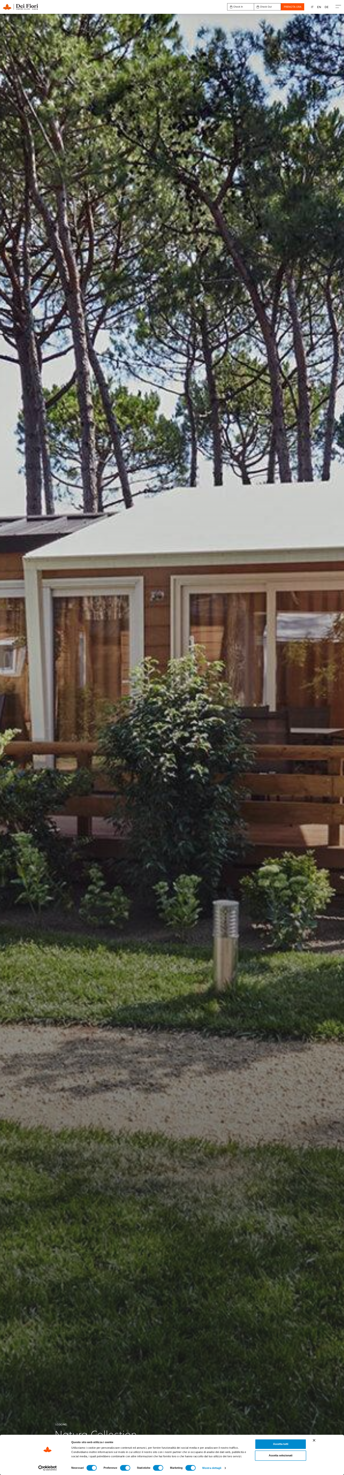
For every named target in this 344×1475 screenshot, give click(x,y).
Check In (238, 7)
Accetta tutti (280, 1443)
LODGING (61, 1424)
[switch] (125, 1468)
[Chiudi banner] (314, 1440)
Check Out (266, 7)
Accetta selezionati (280, 1455)
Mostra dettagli (211, 1467)
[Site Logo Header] (28, 7)
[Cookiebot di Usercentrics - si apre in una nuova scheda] (47, 1468)
